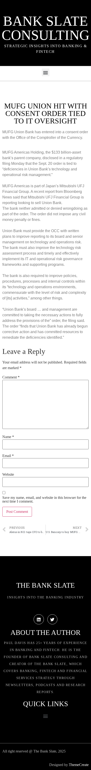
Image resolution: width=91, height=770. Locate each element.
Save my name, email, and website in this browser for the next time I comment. (44, 499)
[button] (45, 72)
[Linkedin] (39, 619)
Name (8, 437)
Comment (11, 377)
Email (8, 456)
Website (8, 474)
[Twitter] (52, 619)
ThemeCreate (79, 765)
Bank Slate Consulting (45, 28)
